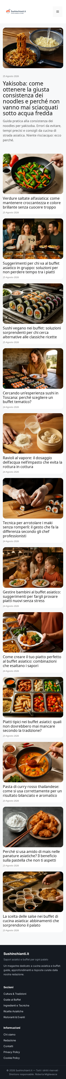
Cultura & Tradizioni (15, 993)
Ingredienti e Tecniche (16, 1005)
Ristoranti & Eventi (14, 1017)
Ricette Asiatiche (13, 1011)
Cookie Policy (12, 1058)
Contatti (8, 1046)
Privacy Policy (12, 1052)
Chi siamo (9, 1034)
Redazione (10, 1040)
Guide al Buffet (12, 999)
